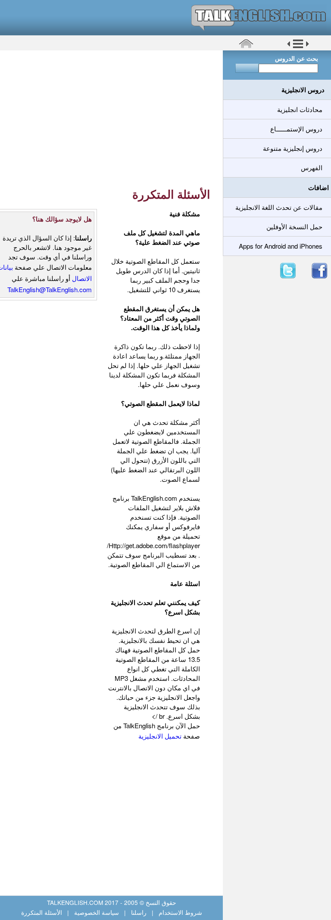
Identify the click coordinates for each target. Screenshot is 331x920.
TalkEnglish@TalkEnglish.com (49, 289)
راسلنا (138, 912)
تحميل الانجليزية (160, 735)
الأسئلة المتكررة (42, 912)
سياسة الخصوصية (96, 912)
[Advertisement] (108, 118)
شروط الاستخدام (179, 912)
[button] (298, 47)
